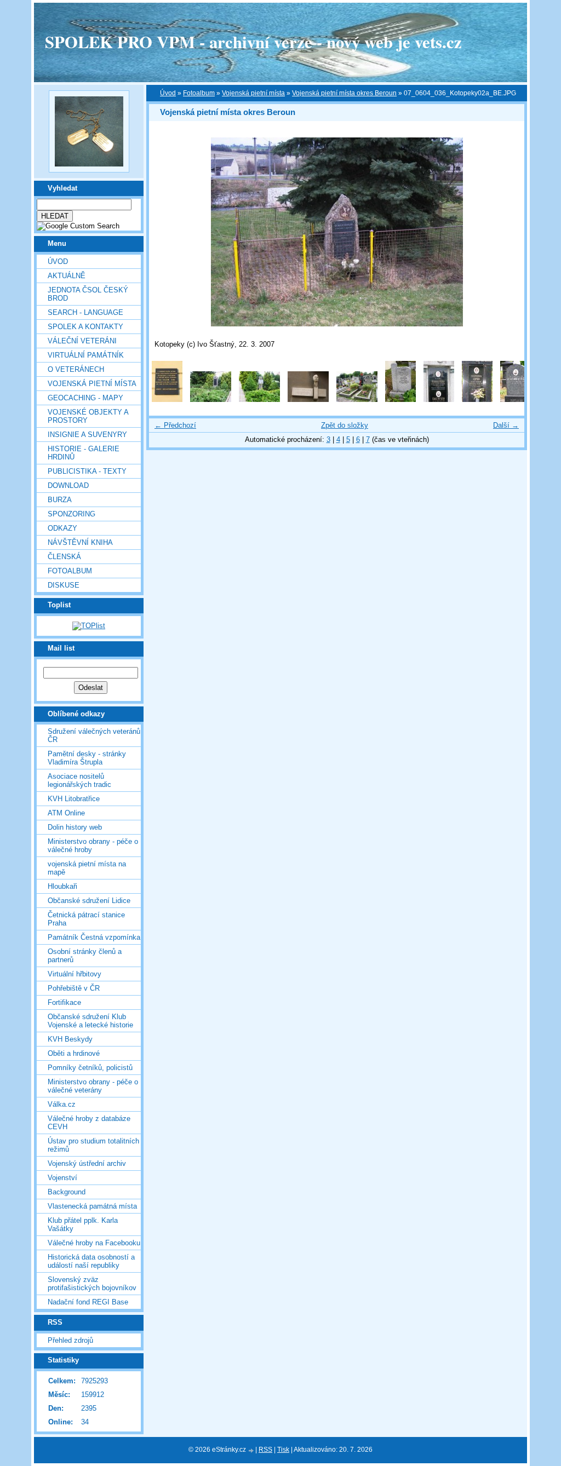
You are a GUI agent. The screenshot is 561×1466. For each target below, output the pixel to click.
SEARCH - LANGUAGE (85, 312)
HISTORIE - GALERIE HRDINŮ (83, 453)
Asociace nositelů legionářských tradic (79, 780)
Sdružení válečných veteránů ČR (94, 735)
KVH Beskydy (70, 1039)
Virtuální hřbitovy (74, 974)
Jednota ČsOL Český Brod (88, 294)
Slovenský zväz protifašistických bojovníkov (92, 1283)
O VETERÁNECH (76, 369)
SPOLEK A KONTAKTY (85, 327)
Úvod (58, 261)
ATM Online (66, 813)
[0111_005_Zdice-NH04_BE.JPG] (400, 399)
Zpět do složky (344, 425)
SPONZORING (71, 514)
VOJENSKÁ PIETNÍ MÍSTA (92, 384)
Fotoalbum (70, 571)
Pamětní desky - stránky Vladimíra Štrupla (87, 758)
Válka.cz (62, 1104)
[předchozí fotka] (166, 231)
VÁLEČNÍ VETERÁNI (82, 341)
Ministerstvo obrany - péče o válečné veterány (93, 1086)
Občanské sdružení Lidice (89, 900)
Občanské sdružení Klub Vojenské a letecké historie (90, 1021)
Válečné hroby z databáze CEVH (89, 1122)
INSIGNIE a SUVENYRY (87, 434)
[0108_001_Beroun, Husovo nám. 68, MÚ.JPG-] (167, 399)
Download (68, 485)
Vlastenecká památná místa (92, 1206)
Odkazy (62, 528)
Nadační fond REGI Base (88, 1302)
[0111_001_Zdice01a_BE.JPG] (210, 399)
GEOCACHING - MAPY (85, 398)
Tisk (283, 1449)
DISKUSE (63, 585)
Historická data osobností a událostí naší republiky (91, 1261)
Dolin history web (75, 827)
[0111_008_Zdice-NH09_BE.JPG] (515, 399)
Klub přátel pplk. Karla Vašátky (83, 1224)
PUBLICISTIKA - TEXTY (87, 471)
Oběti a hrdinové (74, 1053)
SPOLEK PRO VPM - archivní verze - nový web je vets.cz (253, 42)
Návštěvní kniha (80, 542)
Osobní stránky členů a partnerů (85, 955)
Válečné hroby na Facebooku (94, 1243)
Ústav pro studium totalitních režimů (93, 1145)
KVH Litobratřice (74, 799)
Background (66, 1192)
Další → (506, 425)
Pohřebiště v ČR (74, 988)
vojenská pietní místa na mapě (87, 868)
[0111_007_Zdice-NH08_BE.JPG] (477, 399)
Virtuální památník (86, 355)
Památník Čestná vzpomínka (94, 937)
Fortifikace (64, 1002)
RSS (265, 1449)
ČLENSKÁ (64, 557)
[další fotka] (506, 231)
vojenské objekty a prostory (88, 416)
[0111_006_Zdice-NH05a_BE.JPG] (438, 399)
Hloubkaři (62, 886)
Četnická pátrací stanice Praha (86, 919)
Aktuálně (66, 276)
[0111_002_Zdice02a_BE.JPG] (259, 399)
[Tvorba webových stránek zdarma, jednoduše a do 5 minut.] (251, 1450)
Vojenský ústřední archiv (87, 1163)
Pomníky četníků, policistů (90, 1067)
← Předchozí (175, 425)
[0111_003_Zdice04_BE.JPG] (308, 399)
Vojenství (62, 1178)
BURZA (60, 500)
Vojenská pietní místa (253, 93)
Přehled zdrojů (70, 1340)
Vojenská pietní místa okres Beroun (344, 93)
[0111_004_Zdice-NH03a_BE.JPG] (356, 399)
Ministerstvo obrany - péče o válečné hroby (93, 845)
